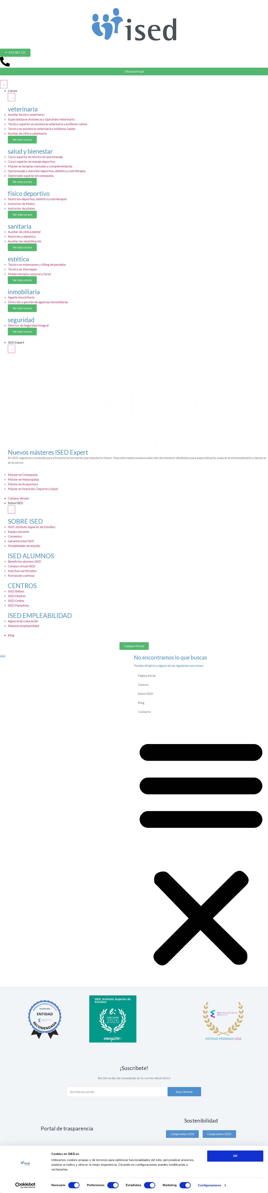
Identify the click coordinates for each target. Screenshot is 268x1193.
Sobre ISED (145, 693)
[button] (201, 851)
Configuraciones (209, 1185)
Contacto (144, 711)
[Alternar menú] (3, 84)
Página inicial (147, 675)
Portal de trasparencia (67, 1128)
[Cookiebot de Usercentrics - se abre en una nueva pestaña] (25, 1185)
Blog (141, 702)
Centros (143, 684)
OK (235, 1155)
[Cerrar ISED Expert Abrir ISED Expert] (11, 349)
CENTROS (22, 585)
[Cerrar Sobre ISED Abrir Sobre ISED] (11, 509)
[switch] (113, 1185)
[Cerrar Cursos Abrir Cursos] (11, 97)
